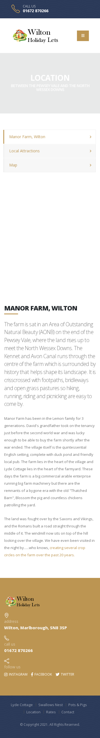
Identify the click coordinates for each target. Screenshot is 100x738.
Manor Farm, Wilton (27, 136)
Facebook (43, 674)
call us (9, 644)
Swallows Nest (50, 704)
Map (13, 165)
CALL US (29, 6)
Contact (67, 711)
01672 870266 (35, 10)
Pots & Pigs (77, 704)
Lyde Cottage (22, 704)
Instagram (18, 674)
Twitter (67, 674)
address (11, 621)
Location (33, 711)
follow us (12, 666)
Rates (51, 711)
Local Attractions (24, 150)
